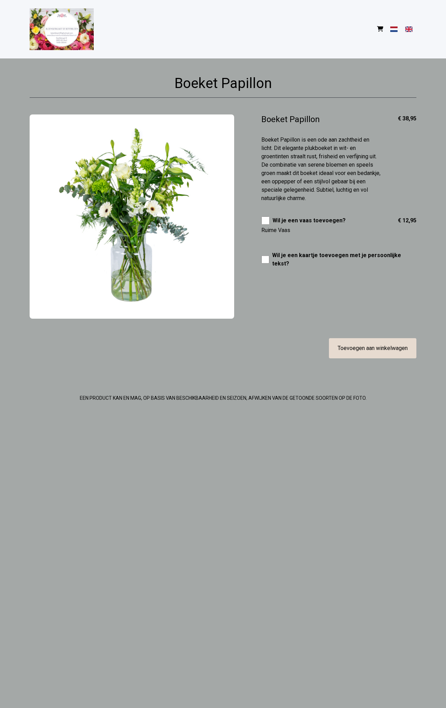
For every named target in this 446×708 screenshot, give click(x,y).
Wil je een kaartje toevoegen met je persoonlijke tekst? (336, 259)
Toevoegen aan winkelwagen (373, 348)
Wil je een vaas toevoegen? (309, 220)
